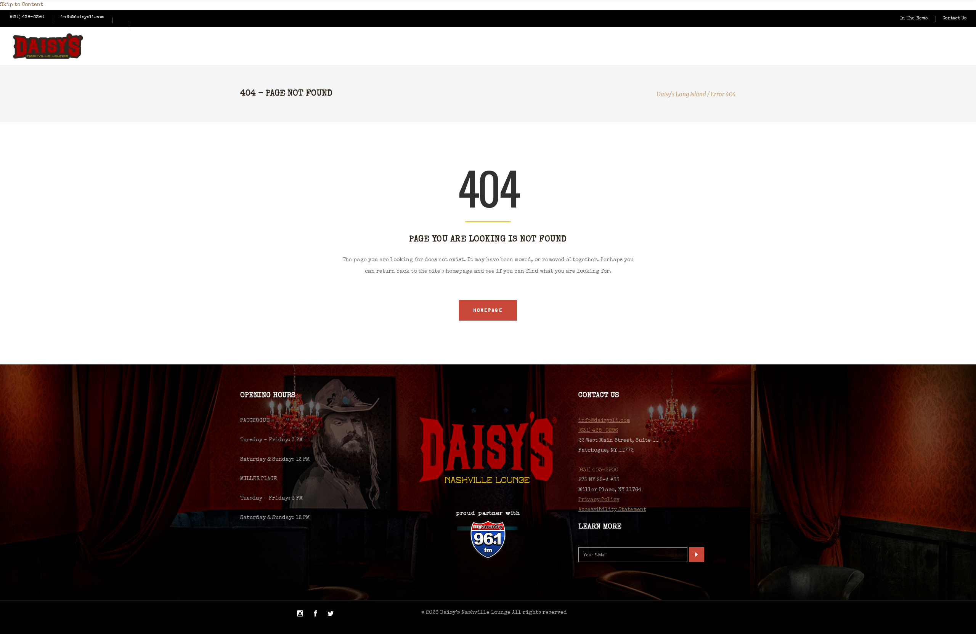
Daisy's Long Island (681, 94)
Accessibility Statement (612, 510)
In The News (914, 18)
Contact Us (954, 18)
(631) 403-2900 (598, 470)
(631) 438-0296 (27, 17)
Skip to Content (21, 5)
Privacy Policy (599, 500)
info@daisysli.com (82, 17)
